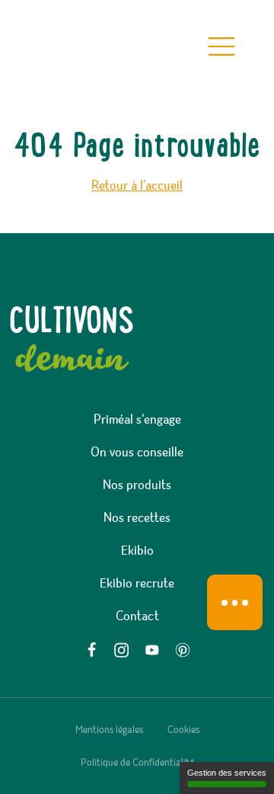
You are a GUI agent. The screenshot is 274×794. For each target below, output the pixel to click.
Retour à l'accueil (137, 186)
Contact (137, 616)
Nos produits (137, 485)
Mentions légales (109, 730)
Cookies (183, 730)
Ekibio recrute (137, 584)
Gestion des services (226, 772)
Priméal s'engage (137, 420)
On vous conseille (137, 452)
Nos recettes (137, 518)
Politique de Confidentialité (137, 762)
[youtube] (152, 650)
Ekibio (137, 551)
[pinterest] (182, 650)
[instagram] (121, 650)
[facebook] (91, 650)
